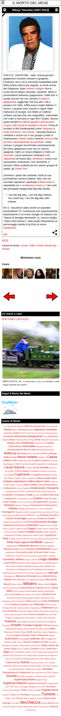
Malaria (20, 566)
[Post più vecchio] (52, 302)
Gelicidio (53, 532)
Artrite (38, 439)
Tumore (48, 694)
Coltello (26, 484)
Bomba (53, 453)
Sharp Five (21, 168)
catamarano (43, 706)
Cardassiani (52, 464)
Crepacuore (10, 498)
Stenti (39, 669)
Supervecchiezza (14, 683)
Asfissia (11, 443)
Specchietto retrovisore (41, 666)
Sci (55, 639)
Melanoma (21, 576)
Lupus (6, 562)
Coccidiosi (51, 471)
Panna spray (51, 604)
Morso (55, 587)
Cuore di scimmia (25, 502)
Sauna (52, 635)
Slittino (47, 659)
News (18, 594)
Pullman (47, 625)
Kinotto (52, 552)
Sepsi (14, 648)
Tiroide (30, 690)
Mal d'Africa (11, 566)
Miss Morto (51, 579)
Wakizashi (27, 706)
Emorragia (20, 518)
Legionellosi (42, 556)
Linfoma (19, 559)
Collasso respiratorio (14, 481)
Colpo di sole (15, 485)
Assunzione (40, 443)
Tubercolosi (35, 695)
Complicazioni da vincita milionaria (40, 491)
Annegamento (35, 436)
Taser (16, 686)
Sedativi (14, 645)
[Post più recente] (9, 302)
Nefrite (40, 591)
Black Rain (46, 182)
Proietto (16, 625)
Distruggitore (8, 512)
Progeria (6, 625)
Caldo (14, 460)
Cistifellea (34, 471)
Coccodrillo (9, 475)
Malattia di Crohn (26, 569)
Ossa (28, 601)
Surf (7, 686)
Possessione (41, 621)
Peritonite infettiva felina (28, 611)
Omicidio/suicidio (14, 598)
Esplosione (9, 525)
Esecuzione (40, 521)
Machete (21, 563)
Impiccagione (21, 542)
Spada (52, 662)
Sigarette (42, 652)
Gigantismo (50, 535)
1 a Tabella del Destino (13, 426)
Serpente (34, 648)
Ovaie (44, 601)
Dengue (26, 505)
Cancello (54, 460)
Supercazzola (49, 676)
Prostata (27, 625)
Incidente (36, 542)
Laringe (33, 556)
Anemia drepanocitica (47, 433)
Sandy (9, 635)
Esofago (52, 521)
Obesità (46, 594)
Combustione (9, 488)
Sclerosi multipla (31, 642)
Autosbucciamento (44, 446)
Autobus (50, 443)
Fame (47, 525)
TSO (12, 686)
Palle (31, 604)
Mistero (30, 583)
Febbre (18, 529)
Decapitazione (40, 501)
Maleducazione (9, 573)
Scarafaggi (24, 639)
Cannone (25, 464)
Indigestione (48, 542)
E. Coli (37, 515)
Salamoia (52, 632)
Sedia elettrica (25, 645)
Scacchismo (11, 638)
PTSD (7, 604)
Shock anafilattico (17, 652)
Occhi (53, 594)
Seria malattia (23, 649)
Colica (24, 478)
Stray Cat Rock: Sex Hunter (19, 132)
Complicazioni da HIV (14, 491)
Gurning (33, 538)
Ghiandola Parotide (13, 535)
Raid (26, 629)
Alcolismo (23, 429)
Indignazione (12, 546)
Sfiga (6, 651)
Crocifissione (22, 498)
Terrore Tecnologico (12, 690)
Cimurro (53, 467)
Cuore (24, 245)
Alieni (31, 430)
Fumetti (30, 531)
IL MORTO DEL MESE (30, 3)
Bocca (46, 453)
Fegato (31, 528)
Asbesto (45, 440)
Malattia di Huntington (44, 569)
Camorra (44, 460)
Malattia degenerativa (34, 566)
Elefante (44, 515)
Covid (29, 494)
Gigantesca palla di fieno (33, 535)
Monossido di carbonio (32, 587)
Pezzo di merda (36, 614)
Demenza (9, 505)
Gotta (18, 538)
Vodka (13, 706)
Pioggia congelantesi (15, 618)
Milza (14, 579)
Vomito (19, 706)
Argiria (5, 440)
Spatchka (8, 666)
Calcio (6, 460)
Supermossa (41, 680)
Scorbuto (53, 642)
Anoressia (53, 436)
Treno (13, 694)
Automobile (28, 446)
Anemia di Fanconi (29, 433)
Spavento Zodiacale (21, 666)
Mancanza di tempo (26, 573)
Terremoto (51, 686)
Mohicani (7, 588)
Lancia (26, 556)
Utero (53, 698)
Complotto (7, 494)
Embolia (10, 518)
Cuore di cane (50, 498)
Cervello (44, 467)
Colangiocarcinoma (41, 474)
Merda (40, 576)
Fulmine (21, 532)
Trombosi (25, 694)
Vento (44, 703)
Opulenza (45, 598)
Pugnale (37, 625)
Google (12, 538)
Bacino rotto (30, 449)
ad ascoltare (37, 142)
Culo (31, 498)
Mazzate (53, 572)
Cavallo (28, 467)
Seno (44, 645)
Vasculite (15, 703)
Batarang (49, 450)
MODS (13, 562)
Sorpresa (34, 662)
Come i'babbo (22, 488)
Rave (47, 629)
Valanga (6, 703)
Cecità (35, 467)
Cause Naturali (14, 467)
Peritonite (12, 611)
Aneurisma (20, 436)
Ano (45, 436)
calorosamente (21, 142)
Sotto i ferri (44, 662)
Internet (22, 549)
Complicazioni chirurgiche (44, 488)
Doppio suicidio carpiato (26, 512)
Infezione (23, 545)
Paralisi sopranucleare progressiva (25, 608)
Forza (7, 532)
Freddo (13, 532)
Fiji (56, 528)
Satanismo (43, 635)
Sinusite (40, 659)
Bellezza (10, 453)
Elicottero (54, 515)
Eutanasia (32, 525)
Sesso (43, 649)
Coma (33, 484)
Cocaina (43, 471)
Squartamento (18, 669)
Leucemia (8, 559)
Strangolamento (11, 672)
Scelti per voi (36, 638)
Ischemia (38, 552)
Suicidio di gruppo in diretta (30, 676)
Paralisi (6, 608)
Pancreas (39, 604)
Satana (33, 635)
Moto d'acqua (19, 591)
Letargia (52, 556)
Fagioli (42, 525)
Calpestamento (24, 460)
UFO (13, 698)
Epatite (51, 518)
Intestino (31, 549)
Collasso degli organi (46, 478)
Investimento (43, 548)
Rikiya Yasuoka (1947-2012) (30, 10)
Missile (7, 584)
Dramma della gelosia (17, 515)
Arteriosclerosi (22, 440)
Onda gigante (28, 598)
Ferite (38, 529)
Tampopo (47, 128)
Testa (24, 690)
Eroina (30, 522)
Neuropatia (10, 594)
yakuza (26, 121)
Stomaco (48, 669)
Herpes (41, 538)
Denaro (19, 505)
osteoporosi (30, 710)
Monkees (38, 158)
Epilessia (8, 522)
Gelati (45, 532)
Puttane (54, 625)
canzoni (48, 138)
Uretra (39, 698)
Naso (28, 591)
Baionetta (40, 450)
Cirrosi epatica (22, 471)
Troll (18, 695)
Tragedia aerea (49, 689)
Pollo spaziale (49, 618)
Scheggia (49, 639)
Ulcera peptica (29, 698)
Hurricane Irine (51, 538)
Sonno (24, 662)
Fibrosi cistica (48, 529)
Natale (34, 591)
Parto (55, 608)
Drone (30, 515)
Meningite (32, 576)
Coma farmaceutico (47, 484)
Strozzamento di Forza (41, 672)
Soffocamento (13, 662)
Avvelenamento (15, 449)
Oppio (37, 598)
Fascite (54, 525)
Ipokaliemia (10, 552)
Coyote (36, 495)
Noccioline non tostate (31, 594)
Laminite (19, 556)
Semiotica (36, 645)
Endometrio (32, 518)
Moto (9, 591)
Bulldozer (42, 457)
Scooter (44, 642)
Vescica (51, 703)
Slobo (53, 659)
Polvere (31, 621)
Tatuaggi (23, 686)
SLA (29, 631)
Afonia (7, 429)
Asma (18, 443)
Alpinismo (39, 429)
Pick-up (48, 614)
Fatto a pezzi (9, 529)
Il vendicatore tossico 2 (33, 185)
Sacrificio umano (40, 632)
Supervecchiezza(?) (37, 683)
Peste (25, 614)
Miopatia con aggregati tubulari (31, 579)
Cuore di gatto (10, 501)
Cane (17, 464)
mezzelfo (8, 155)
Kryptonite (9, 556)
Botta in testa (10, 457)
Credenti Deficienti (49, 494)
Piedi (54, 614)
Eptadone (16, 522)
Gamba (39, 532)
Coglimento (22, 474)
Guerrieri (25, 538)
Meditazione (9, 576)
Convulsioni (19, 494)
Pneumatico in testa (33, 618)
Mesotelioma (50, 576)
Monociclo (16, 588)
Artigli (31, 440)
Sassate (25, 635)
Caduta (52, 457)
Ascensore (54, 440)
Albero (15, 430)
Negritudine (49, 591)
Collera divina (34, 481)
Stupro (55, 672)
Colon (46, 481)
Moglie (53, 584)
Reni (52, 628)
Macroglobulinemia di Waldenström (41, 563)
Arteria (12, 439)
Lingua (27, 559)
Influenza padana (47, 546)
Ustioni (46, 698)
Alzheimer (51, 429)
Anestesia (8, 436)
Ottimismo (36, 601)
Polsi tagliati (22, 621)
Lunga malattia (48, 559)
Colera (18, 478)
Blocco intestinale (34, 453)
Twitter (8, 698)
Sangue (16, 635)
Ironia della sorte (24, 552)
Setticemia (51, 648)
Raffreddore (11, 629)
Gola (5, 538)
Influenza (34, 545)
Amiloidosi (8, 433)
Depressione (50, 505)
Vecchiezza (30, 702)
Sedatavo (6, 645)
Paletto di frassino (19, 604)
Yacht (35, 706)
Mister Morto (17, 584)
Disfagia (21, 508)
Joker (46, 552)
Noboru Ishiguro (35, 88)
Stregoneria (25, 672)
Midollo (8, 579)
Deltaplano (53, 502)
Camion (36, 460)
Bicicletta (21, 453)
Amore (16, 433)
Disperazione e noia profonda (39, 508)
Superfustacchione (24, 679)
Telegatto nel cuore (36, 686)
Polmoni (10, 621)
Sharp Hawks (26, 138)
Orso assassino (18, 601)
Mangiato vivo (41, 573)
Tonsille (37, 690)
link (5, 234)
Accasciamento (38, 426)
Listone (34, 559)
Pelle (4, 611)
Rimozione (9, 632)
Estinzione (20, 525)
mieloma (54, 706)
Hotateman (9, 227)
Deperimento (37, 505)
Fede (24, 529)
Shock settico (32, 652)
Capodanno (41, 464)
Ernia (23, 522)
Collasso (31, 478)
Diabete (13, 508)
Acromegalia (52, 426)
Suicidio (11, 676)
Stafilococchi (30, 669)
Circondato (9, 471)
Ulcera (19, 698)
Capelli (33, 464)
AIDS (27, 426)
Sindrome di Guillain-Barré (26, 655)
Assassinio (28, 442)
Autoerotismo (15, 446)
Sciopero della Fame (13, 642)
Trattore (5, 695)
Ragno (20, 629)
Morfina (48, 588)
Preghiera (51, 621)
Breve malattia (27, 457)
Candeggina (8, 464)
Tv (58, 695)
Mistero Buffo (44, 584)
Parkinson (47, 607)
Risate (17, 632)
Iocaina (54, 549)
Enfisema (43, 518)
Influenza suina (11, 549)
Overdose (53, 601)
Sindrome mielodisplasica (24, 659)
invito (9, 142)
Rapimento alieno (36, 629)
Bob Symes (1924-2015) (15, 319)
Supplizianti (53, 683)
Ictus (10, 542)
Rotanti (23, 632)
